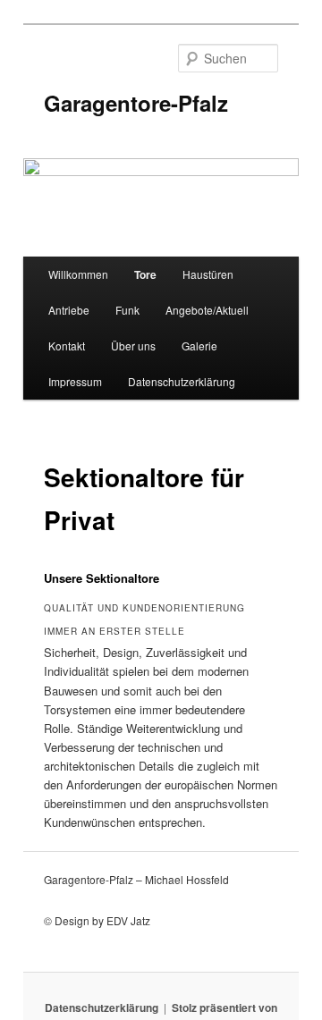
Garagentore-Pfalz (136, 103)
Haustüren (207, 274)
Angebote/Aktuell (207, 309)
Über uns (133, 345)
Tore (145, 274)
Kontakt (66, 345)
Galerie (199, 345)
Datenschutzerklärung (181, 381)
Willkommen (78, 274)
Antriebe (68, 309)
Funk (127, 309)
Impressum (75, 381)
